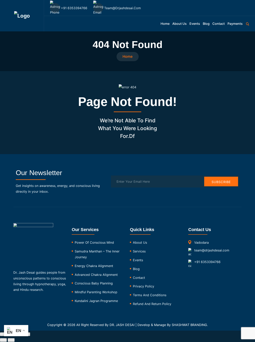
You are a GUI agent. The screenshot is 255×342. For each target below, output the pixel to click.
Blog (206, 24)
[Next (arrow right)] (11, 340)
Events (194, 24)
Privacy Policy (143, 286)
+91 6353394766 (207, 262)
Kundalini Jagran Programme (96, 301)
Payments (235, 24)
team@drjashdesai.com (211, 250)
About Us (140, 242)
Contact (218, 24)
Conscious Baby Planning (94, 283)
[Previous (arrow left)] (3, 340)
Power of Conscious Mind (94, 242)
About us (179, 24)
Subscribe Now (221, 183)
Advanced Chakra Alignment (96, 275)
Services (139, 251)
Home (165, 24)
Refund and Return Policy (152, 304)
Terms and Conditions (149, 295)
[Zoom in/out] (3, 334)
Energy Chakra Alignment (94, 266)
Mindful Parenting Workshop (96, 292)
